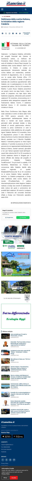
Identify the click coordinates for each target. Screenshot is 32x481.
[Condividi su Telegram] (13, 33)
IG (10, 459)
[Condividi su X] (6, 33)
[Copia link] (20, 33)
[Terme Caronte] (16, 290)
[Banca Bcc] (16, 238)
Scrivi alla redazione (6, 449)
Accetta (14, 477)
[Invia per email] (16, 33)
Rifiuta (5, 477)
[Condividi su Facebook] (2, 33)
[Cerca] (25, 9)
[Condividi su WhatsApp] (9, 33)
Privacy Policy (4, 463)
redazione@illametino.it (7, 444)
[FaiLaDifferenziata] (16, 316)
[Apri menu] (2, 9)
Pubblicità (3, 451)
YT (14, 459)
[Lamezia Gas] (16, 264)
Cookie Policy (4, 465)
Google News (10, 217)
